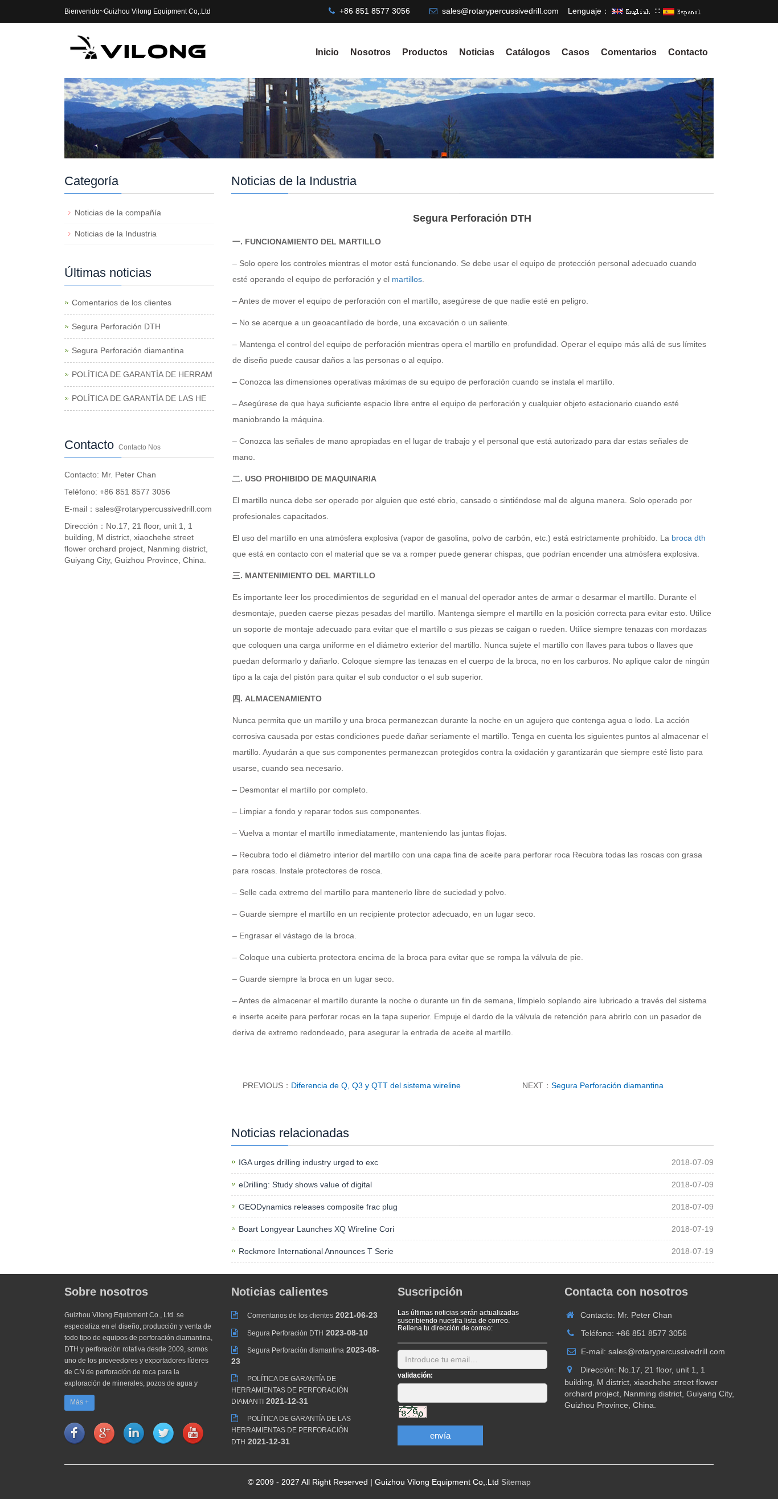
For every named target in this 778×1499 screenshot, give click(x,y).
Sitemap (516, 1481)
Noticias (476, 52)
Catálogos (528, 52)
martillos (407, 279)
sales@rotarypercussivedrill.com (500, 10)
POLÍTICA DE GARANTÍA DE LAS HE (139, 398)
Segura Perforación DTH (116, 326)
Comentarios (629, 52)
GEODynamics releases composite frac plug (318, 1206)
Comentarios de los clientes (121, 302)
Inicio (327, 52)
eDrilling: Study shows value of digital (305, 1184)
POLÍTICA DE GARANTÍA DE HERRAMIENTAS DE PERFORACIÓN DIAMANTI (290, 1390)
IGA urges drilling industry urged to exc (308, 1162)
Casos (575, 52)
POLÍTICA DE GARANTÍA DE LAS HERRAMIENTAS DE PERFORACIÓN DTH (291, 1430)
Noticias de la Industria (116, 233)
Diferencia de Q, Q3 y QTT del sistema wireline (376, 1085)
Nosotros (370, 52)
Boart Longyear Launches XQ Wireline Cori (316, 1228)
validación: (415, 1375)
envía (440, 1435)
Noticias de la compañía (118, 212)
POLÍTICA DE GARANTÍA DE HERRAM (142, 374)
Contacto (688, 52)
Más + (79, 1402)
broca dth (688, 537)
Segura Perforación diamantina (607, 1085)
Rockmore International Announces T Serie (316, 1251)
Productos (425, 52)
